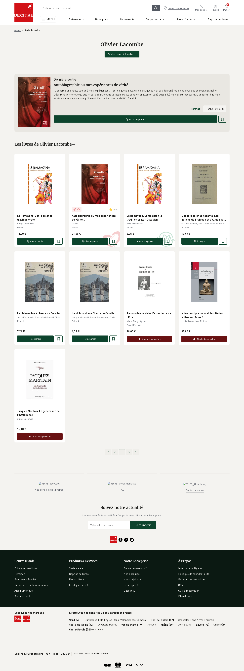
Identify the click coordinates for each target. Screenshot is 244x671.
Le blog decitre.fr (79, 585)
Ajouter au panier (135, 119)
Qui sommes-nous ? (135, 568)
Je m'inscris (143, 525)
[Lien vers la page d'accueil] (23, 12)
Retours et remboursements (31, 585)
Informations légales (190, 568)
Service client (22, 596)
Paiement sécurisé (25, 579)
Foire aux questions (25, 568)
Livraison (19, 573)
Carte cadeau (76, 568)
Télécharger (200, 241)
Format (195, 108)
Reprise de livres (79, 573)
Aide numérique (23, 590)
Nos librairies (132, 573)
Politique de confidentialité (193, 573)
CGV (180, 585)
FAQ (122, 489)
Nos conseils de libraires (49, 489)
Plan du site (185, 596)
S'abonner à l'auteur (122, 54)
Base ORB (129, 590)
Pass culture (76, 579)
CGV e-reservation (188, 590)
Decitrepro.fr (131, 585)
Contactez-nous (195, 490)
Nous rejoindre (132, 579)
